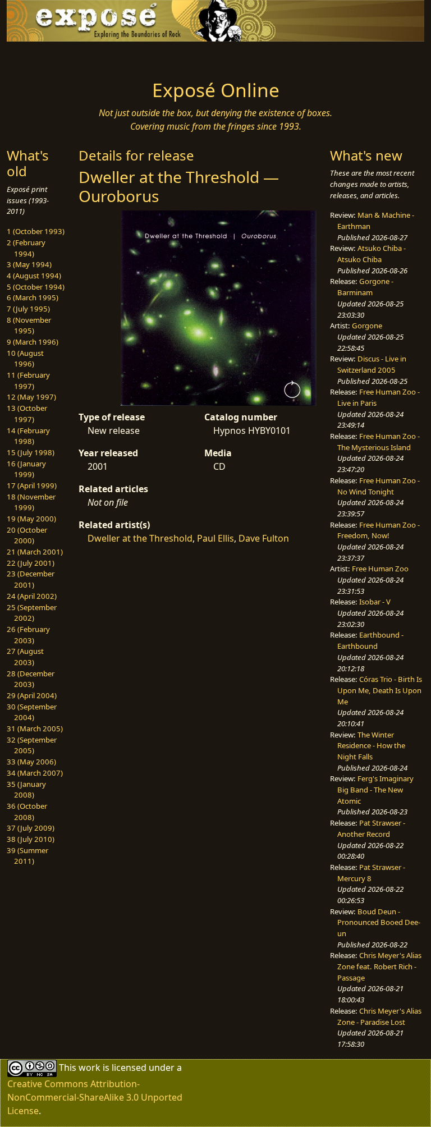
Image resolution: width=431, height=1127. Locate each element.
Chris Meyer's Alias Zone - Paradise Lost (379, 1016)
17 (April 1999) (32, 485)
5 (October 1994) (36, 287)
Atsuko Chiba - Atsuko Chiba (371, 253)
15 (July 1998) (30, 452)
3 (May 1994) (29, 264)
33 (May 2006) (31, 762)
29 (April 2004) (32, 695)
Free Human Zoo (380, 569)
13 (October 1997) (27, 413)
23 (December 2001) (30, 579)
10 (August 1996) (25, 358)
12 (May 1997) (31, 397)
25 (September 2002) (32, 613)
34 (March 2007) (35, 773)
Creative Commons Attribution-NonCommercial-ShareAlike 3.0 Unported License (94, 1097)
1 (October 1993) (36, 231)
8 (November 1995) (29, 325)
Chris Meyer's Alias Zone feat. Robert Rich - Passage (379, 966)
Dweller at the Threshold (140, 538)
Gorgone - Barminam (365, 286)
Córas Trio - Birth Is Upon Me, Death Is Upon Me (379, 690)
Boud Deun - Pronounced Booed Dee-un (378, 922)
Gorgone (367, 325)
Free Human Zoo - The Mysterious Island (378, 441)
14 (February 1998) (28, 436)
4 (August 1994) (34, 276)
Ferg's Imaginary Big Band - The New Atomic (375, 789)
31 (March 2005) (35, 728)
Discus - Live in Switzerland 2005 (371, 364)
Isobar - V (375, 602)
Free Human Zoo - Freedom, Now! (378, 530)
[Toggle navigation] (42, 57)
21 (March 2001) (35, 552)
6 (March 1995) (32, 297)
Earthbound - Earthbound (370, 640)
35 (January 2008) (26, 789)
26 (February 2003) (28, 634)
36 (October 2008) (27, 811)
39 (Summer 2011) (27, 856)
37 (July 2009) (30, 828)
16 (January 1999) (26, 469)
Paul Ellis (215, 538)
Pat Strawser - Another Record (371, 828)
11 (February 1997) (28, 380)
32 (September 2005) (32, 745)
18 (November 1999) (31, 502)
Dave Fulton (264, 538)
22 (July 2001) (30, 563)
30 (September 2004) (32, 712)
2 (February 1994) (26, 248)
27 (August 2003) (25, 656)
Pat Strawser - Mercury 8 (371, 872)
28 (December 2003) (30, 679)
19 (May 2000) (31, 519)
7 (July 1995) (28, 309)
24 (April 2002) (32, 596)
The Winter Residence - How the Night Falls (371, 746)
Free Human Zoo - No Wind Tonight (378, 486)
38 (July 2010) (30, 839)
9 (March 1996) (32, 342)
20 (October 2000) (27, 535)
